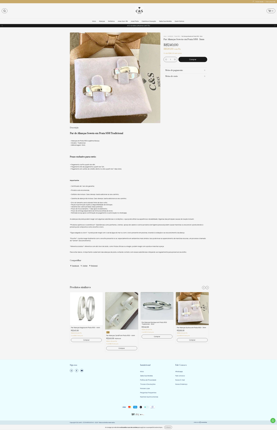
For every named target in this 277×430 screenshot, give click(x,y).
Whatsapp (179, 371)
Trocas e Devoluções (147, 384)
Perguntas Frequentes (148, 393)
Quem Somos (179, 21)
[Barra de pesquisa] (4, 11)
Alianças (102, 21)
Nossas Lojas (145, 388)
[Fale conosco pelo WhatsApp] (273, 420)
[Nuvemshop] (200, 423)
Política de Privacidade (148, 380)
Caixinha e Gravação (149, 21)
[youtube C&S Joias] (81, 370)
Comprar (86, 340)
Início (94, 21)
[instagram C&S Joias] (71, 370)
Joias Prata (135, 21)
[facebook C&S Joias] (76, 370)
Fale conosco (180, 376)
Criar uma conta (270, 2)
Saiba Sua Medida (165, 21)
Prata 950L (177, 36)
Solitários (111, 21)
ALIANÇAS (170, 36)
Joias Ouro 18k (123, 21)
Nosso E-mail (180, 380)
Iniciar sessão (259, 2)
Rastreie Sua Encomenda (149, 397)
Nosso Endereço (181, 384)
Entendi (168, 427)
